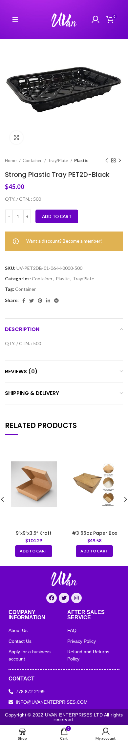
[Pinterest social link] (40, 300)
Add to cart (57, 216)
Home (11, 160)
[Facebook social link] (23, 300)
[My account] (95, 19)
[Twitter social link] (31, 300)
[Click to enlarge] (16, 137)
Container (33, 160)
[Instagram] (76, 598)
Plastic (81, 160)
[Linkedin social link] (48, 300)
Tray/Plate (58, 160)
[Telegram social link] (56, 300)
